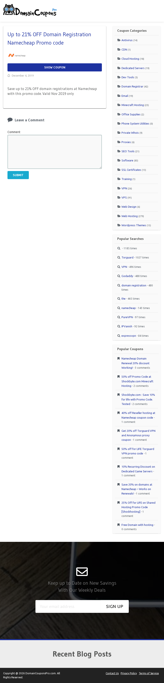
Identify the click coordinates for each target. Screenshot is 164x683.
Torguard (127, 257)
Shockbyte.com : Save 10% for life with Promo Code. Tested (138, 399)
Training (127, 178)
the (124, 298)
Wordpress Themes (134, 225)
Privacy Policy (129, 673)
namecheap (129, 307)
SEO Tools (128, 151)
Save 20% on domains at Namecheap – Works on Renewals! (137, 489)
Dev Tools (128, 77)
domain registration (134, 285)
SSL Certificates (131, 169)
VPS (124, 197)
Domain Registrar (132, 86)
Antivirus (127, 40)
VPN (124, 188)
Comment (13, 132)
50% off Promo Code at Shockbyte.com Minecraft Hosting (137, 381)
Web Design (129, 206)
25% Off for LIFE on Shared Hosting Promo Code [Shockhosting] (138, 507)
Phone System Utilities (135, 123)
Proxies (126, 142)
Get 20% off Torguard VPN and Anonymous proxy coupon (138, 435)
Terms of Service (149, 673)
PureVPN (127, 317)
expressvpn (129, 335)
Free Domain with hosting (137, 524)
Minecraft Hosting (133, 104)
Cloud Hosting (130, 58)
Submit (18, 175)
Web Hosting (130, 216)
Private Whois (130, 132)
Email (125, 95)
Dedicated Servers (133, 68)
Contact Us (112, 673)
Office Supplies (131, 114)
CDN (124, 49)
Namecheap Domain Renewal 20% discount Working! (135, 363)
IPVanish (127, 326)
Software (127, 160)
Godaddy (127, 275)
